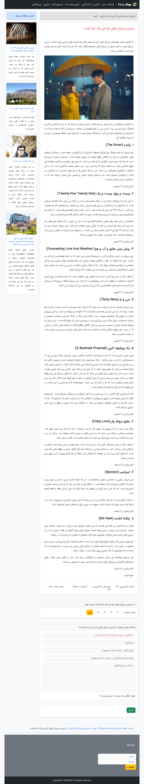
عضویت (130, 767)
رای (89, 612)
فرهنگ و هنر (108, 4)
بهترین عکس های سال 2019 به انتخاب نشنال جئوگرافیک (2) (22, 49)
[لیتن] (127, 4)
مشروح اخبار (57, 4)
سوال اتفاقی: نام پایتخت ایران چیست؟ (117, 696)
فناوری (46, 4)
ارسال (131, 710)
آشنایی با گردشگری (91, 4)
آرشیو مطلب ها (72, 4)
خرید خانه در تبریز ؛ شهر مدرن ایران (22, 110)
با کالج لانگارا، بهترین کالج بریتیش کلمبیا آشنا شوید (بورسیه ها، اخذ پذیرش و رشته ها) (21, 241)
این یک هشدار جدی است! (23, 161)
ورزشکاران (36, 4)
